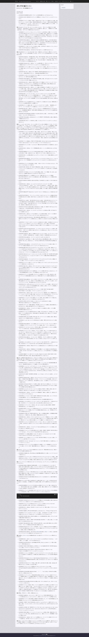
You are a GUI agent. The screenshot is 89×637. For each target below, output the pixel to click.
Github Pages (44, 635)
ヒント (60, 1)
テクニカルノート (66, 1)
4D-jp (16, 1)
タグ (53, 1)
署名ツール (47, 531)
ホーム (38, 1)
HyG (54, 635)
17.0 (31, 8)
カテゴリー (49, 1)
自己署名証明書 (38, 531)
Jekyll (40, 635)
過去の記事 (43, 1)
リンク (72, 1)
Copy (56, 494)
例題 (57, 1)
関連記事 (63, 7)
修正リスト (26, 8)
